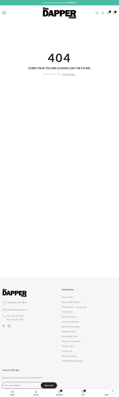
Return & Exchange (71, 326)
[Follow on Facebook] (3, 326)
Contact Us (67, 351)
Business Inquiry (69, 356)
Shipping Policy (69, 331)
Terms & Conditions (71, 341)
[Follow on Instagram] (9, 326)
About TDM (67, 297)
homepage (69, 74)
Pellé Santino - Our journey (74, 307)
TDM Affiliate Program (72, 361)
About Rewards (69, 316)
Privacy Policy (68, 346)
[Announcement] (59, 2)
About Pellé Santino (71, 302)
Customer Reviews (70, 321)
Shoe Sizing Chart (70, 336)
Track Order (67, 312)
